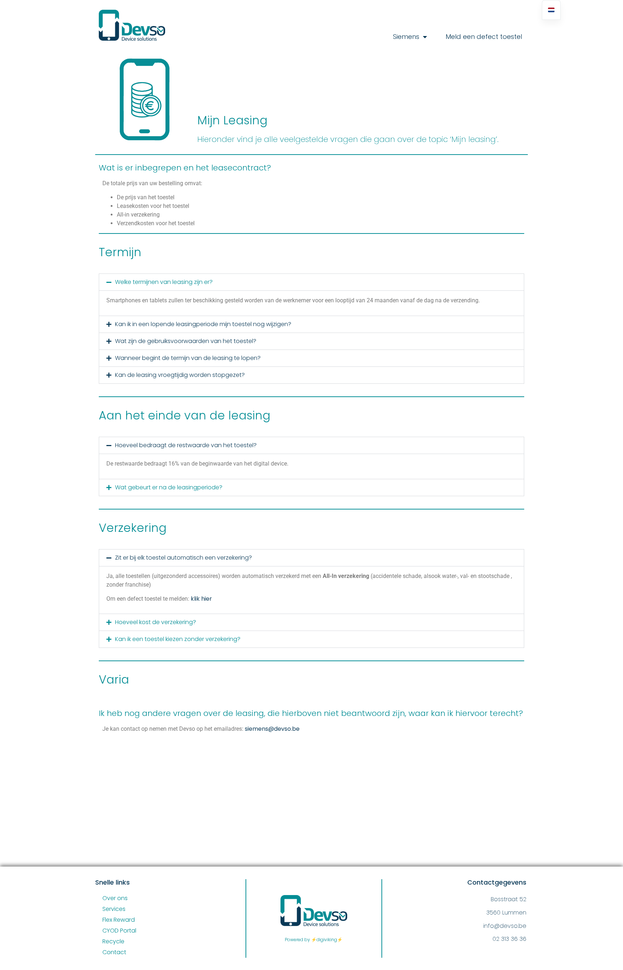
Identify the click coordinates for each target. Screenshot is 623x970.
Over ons (115, 898)
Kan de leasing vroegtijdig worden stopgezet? (180, 375)
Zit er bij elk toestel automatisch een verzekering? (183, 557)
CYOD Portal (119, 930)
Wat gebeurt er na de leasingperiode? (168, 487)
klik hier (201, 599)
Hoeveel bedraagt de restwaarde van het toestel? (186, 445)
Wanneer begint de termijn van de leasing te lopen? (188, 358)
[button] (311, 282)
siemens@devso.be (272, 729)
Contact (114, 952)
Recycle (113, 941)
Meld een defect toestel (484, 37)
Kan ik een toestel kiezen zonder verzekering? (177, 639)
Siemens (406, 37)
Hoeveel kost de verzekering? (155, 622)
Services (113, 909)
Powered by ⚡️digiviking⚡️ (314, 939)
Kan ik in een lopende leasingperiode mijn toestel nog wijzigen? (203, 324)
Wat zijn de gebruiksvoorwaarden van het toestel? (185, 341)
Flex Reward (118, 920)
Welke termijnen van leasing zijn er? (164, 282)
